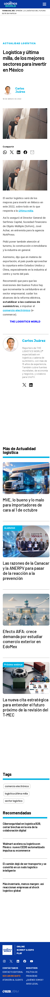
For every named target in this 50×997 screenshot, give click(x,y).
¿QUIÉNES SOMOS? (35, 980)
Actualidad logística (19, 43)
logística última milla (16, 793)
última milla (25, 210)
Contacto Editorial (12, 972)
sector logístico (13, 800)
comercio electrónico (16, 310)
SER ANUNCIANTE (11, 976)
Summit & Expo (25, 950)
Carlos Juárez (20, 90)
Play (19, 953)
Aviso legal (32, 984)
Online (21, 947)
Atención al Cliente (12, 980)
